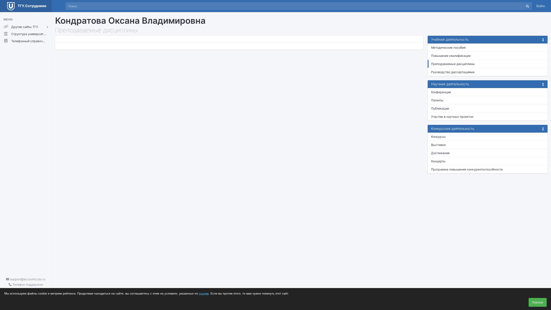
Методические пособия (448, 47)
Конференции (441, 92)
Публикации (440, 108)
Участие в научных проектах (452, 116)
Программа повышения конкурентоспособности (467, 169)
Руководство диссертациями (452, 72)
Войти (540, 6)
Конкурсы (438, 136)
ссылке (204, 293)
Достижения (440, 153)
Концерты (438, 161)
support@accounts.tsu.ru (27, 279)
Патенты (437, 100)
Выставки (438, 145)
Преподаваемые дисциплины (453, 64)
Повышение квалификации (451, 55)
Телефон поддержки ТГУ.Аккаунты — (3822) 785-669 (26, 287)
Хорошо (537, 302)
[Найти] (527, 6)
